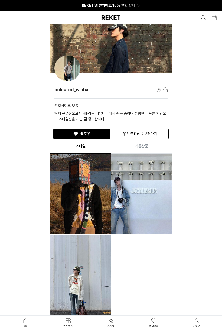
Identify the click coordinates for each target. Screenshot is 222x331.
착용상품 (141, 146)
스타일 (81, 146)
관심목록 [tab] (154, 326)
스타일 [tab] (111, 326)
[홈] (111, 17)
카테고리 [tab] (68, 326)
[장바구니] (213, 19)
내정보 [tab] (196, 326)
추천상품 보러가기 (143, 133)
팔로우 (85, 133)
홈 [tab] (25, 326)
